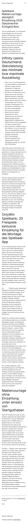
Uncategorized (21, 498)
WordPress (17, 519)
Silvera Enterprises (7, 3)
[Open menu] (25, 3)
